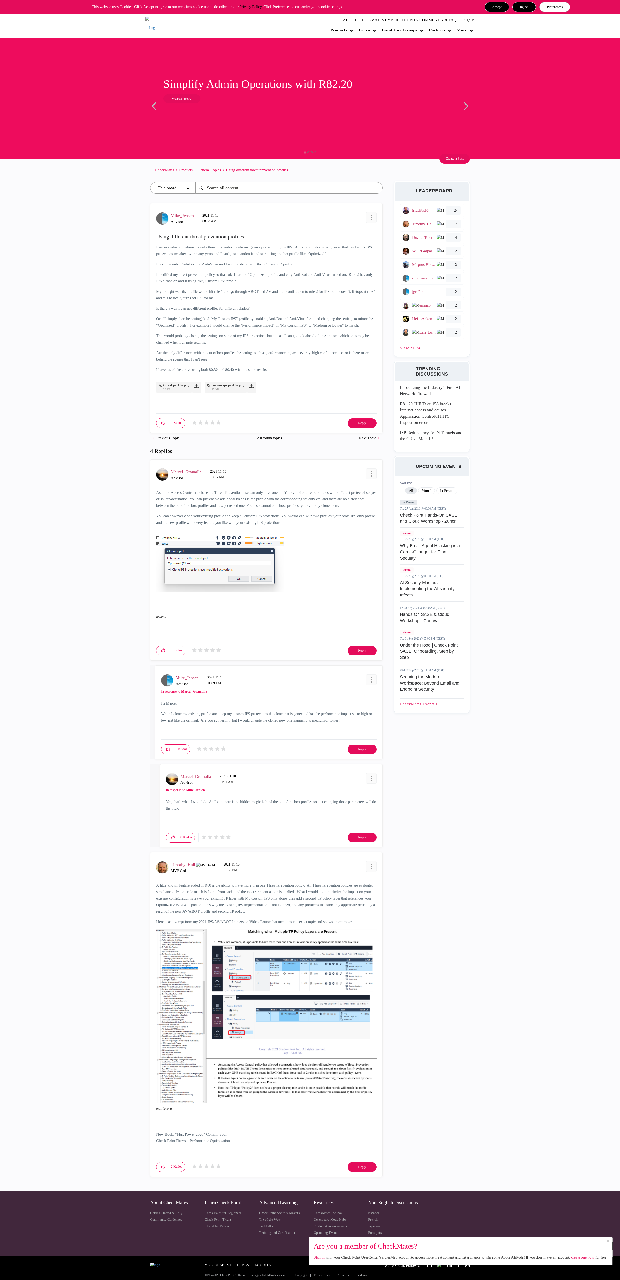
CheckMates (164, 170)
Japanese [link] (374, 1226)
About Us (343, 1275)
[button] (497, 7)
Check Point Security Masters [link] (279, 1213)
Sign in (319, 1257)
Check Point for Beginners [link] (223, 1213)
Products (338, 30)
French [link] (373, 1219)
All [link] (411, 491)
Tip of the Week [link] (270, 1219)
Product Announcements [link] (330, 1226)
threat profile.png (176, 385)
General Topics (209, 170)
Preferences (555, 7)
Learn (364, 30)
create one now (582, 1257)
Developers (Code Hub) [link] (330, 1219)
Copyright (301, 1275)
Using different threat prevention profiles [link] (257, 170)
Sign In (469, 20)
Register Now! (184, 113)
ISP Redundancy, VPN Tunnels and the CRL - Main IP (431, 435)
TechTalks (266, 1226)
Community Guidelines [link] (166, 1219)
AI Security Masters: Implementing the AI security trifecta (427, 588)
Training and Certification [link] (277, 1233)
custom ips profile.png (228, 385)
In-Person (408, 502)
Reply (362, 423)
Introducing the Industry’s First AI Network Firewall (430, 390)
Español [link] (373, 1213)
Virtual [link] (426, 491)
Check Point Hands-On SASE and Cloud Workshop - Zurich (428, 518)
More (462, 30)
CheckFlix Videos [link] (217, 1226)
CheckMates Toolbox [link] (328, 1213)
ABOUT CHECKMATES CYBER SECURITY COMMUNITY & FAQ (400, 20)
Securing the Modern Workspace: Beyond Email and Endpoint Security (429, 683)
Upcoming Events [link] (326, 1233)
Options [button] (377, 170)
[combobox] (289, 188)
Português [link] (375, 1233)
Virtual (406, 533)
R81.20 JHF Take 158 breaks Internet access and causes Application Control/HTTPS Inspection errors (425, 413)
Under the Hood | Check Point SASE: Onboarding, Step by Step (429, 651)
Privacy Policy (251, 7)
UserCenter (362, 1275)
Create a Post (455, 158)
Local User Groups (399, 30)
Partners (437, 30)
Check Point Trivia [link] (218, 1219)
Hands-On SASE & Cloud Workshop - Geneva (424, 617)
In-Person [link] (446, 491)
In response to (184, 691)
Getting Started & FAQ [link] (166, 1213)
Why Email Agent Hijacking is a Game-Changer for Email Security (430, 551)
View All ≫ (410, 348)
